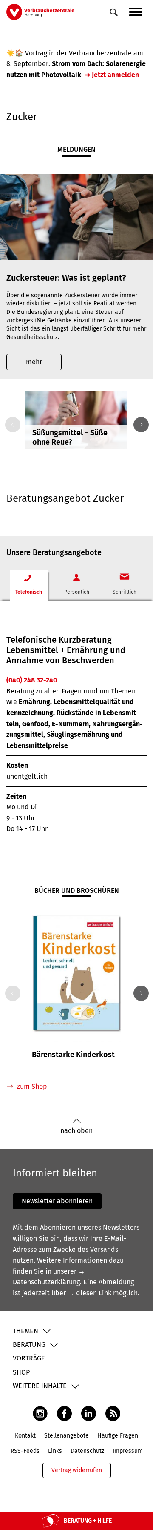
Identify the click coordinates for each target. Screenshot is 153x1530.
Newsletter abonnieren (57, 1201)
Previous (11, 424)
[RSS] (113, 1413)
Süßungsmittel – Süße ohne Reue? (70, 437)
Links (55, 1451)
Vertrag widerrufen (76, 1470)
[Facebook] (64, 1413)
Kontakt (25, 1435)
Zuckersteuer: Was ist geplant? (66, 278)
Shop (21, 1372)
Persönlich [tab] (76, 592)
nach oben (76, 1131)
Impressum (128, 1451)
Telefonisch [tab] (28, 592)
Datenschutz (87, 1451)
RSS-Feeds (25, 1451)
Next (139, 424)
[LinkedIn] (88, 1413)
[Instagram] (40, 1413)
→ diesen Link (89, 1293)
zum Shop (32, 1086)
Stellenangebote (66, 1435)
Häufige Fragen (117, 1435)
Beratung (29, 1344)
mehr (34, 362)
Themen (25, 1331)
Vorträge (29, 1358)
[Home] (40, 12)
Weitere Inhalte (40, 1386)
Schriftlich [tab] (124, 592)
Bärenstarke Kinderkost (73, 1054)
